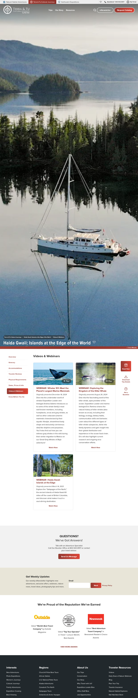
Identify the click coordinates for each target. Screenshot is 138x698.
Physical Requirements (17, 379)
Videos (111, 672)
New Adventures (12, 672)
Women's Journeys (13, 680)
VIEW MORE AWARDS (69, 647)
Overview (12, 357)
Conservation (82, 676)
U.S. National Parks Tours (48, 680)
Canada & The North (46, 687)
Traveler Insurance (116, 687)
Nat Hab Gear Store (116, 694)
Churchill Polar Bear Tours (48, 672)
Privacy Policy (107, 585)
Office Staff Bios (83, 691)
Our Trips (80, 672)
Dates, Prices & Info (16, 385)
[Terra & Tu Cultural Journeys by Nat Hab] (16, 10)
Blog (110, 680)
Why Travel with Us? (84, 683)
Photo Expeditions (13, 676)
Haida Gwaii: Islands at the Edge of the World (37, 337)
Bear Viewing (11, 694)
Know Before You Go (16, 397)
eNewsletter (105, 10)
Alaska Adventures (46, 683)
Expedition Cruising (13, 691)
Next (96, 585)
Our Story (80, 680)
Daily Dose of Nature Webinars (120, 676)
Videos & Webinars (58, 337)
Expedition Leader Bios (85, 687)
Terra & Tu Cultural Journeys (12, 337)
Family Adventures (13, 687)
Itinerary (12, 362)
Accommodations (15, 368)
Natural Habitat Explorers (118, 691)
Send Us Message (69, 556)
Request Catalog (124, 10)
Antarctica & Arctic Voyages (49, 694)
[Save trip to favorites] (94, 342)
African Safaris (44, 676)
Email (71, 580)
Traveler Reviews (15, 374)
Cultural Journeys (13, 683)
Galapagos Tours (45, 691)
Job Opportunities (84, 694)
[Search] (94, 10)
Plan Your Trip (114, 683)
